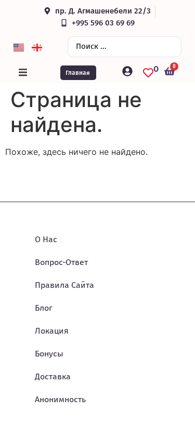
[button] (23, 72)
